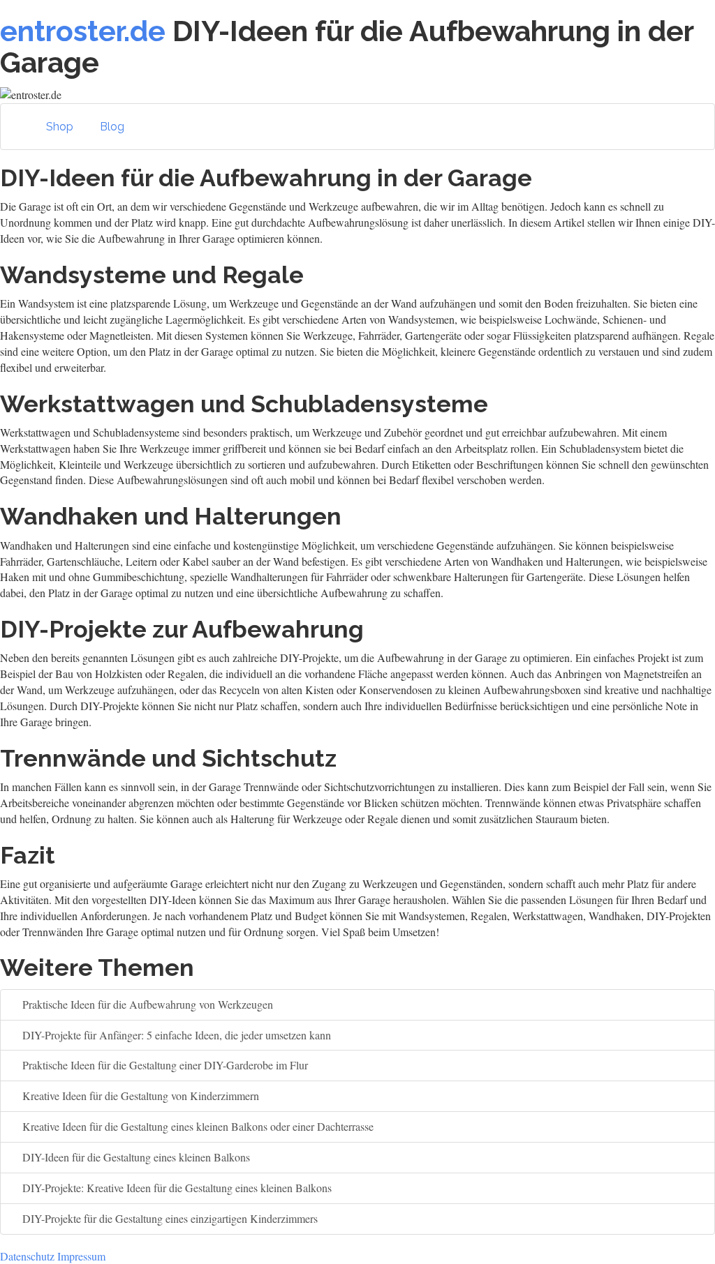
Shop (59, 126)
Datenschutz (27, 1256)
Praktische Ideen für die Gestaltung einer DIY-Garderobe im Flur (164, 1065)
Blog (112, 126)
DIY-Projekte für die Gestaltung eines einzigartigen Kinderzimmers (169, 1218)
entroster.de (82, 31)
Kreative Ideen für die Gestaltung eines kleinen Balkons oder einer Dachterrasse (197, 1126)
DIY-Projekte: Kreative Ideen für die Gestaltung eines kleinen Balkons (176, 1187)
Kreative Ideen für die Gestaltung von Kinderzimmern (139, 1095)
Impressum (81, 1256)
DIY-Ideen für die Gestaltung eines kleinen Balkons (135, 1157)
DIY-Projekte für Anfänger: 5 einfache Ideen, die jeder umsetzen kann (175, 1035)
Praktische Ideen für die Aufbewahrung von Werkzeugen (146, 1004)
